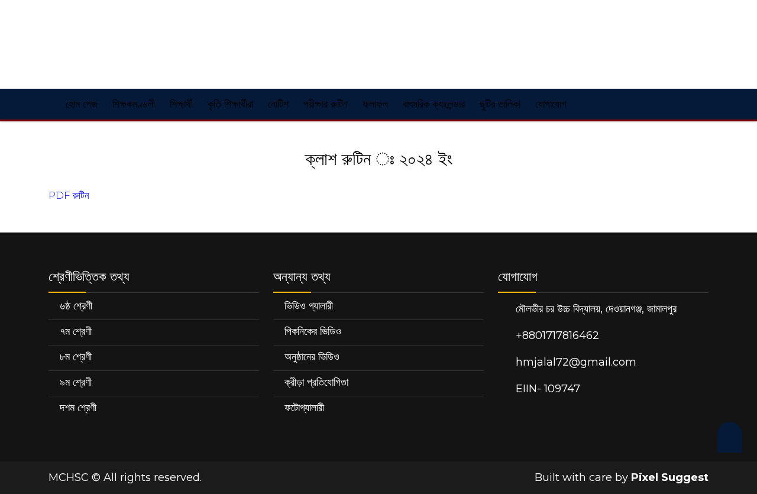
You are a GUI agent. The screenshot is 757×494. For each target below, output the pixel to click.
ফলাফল (375, 104)
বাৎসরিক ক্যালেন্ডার (434, 104)
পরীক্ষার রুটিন (325, 104)
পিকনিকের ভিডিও (312, 331)
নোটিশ (278, 104)
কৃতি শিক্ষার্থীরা (230, 104)
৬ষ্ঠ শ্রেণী (76, 305)
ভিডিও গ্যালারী (308, 305)
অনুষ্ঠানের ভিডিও (311, 356)
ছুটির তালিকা (500, 104)
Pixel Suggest (670, 477)
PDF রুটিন (68, 195)
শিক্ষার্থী (181, 104)
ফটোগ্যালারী (304, 407)
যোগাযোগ (551, 104)
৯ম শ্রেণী (76, 382)
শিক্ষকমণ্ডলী (133, 104)
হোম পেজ (80, 104)
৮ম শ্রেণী (76, 356)
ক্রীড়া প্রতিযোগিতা (316, 382)
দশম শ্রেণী (78, 407)
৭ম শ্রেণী (76, 331)
